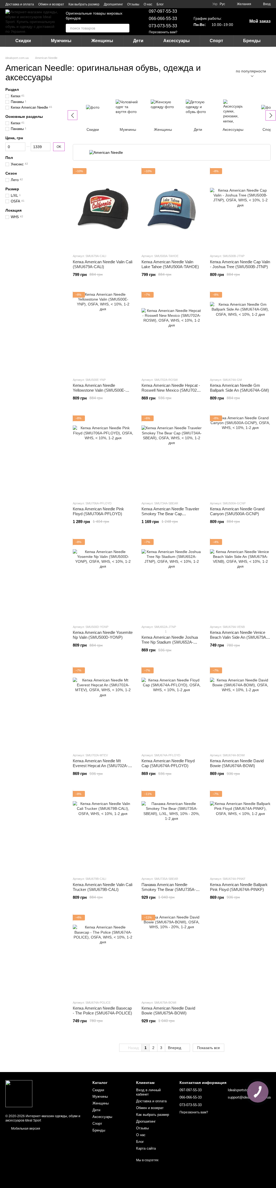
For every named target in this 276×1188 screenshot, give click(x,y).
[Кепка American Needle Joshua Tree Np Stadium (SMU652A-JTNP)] (172, 579)
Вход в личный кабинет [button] (148, 1092)
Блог (160, 4)
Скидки (23, 40)
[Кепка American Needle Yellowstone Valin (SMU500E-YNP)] (103, 332)
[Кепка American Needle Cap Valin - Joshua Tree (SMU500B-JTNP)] (240, 208)
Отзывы (133, 4)
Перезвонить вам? (163, 32)
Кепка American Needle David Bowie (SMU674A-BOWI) (237, 763)
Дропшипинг (113, 4)
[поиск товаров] (125, 28)
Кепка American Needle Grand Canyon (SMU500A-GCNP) (237, 511)
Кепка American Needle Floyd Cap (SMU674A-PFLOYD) (168, 763)
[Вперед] (270, 115)
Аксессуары (176, 40)
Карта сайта (146, 1148)
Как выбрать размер (83, 4)
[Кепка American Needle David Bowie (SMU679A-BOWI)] (172, 955)
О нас (148, 4)
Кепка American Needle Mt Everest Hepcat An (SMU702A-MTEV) (100, 765)
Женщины (102, 40)
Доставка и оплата (19, 4)
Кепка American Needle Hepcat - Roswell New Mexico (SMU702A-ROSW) (171, 390)
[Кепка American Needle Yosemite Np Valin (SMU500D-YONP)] (103, 579)
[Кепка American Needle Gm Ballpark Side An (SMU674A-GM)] (240, 332)
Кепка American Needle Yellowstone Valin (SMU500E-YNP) (99, 390)
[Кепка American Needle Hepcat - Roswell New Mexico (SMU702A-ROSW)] (172, 332)
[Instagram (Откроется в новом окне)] (171, 4)
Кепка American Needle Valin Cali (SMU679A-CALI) (102, 264)
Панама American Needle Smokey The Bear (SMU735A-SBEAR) (169, 889)
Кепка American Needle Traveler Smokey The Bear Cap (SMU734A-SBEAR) (170, 514)
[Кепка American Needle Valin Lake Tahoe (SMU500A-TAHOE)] (172, 208)
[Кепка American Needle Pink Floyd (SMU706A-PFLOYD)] (103, 456)
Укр (215, 4)
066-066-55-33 (163, 18)
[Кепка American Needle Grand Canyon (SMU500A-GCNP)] (240, 456)
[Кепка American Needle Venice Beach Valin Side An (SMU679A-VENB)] (240, 579)
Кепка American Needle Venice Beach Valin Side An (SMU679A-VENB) (238, 637)
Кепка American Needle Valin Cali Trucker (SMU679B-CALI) (102, 887)
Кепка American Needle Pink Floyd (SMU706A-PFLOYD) (98, 511)
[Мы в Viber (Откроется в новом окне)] (184, 4)
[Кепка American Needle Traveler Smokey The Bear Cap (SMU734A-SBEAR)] (172, 456)
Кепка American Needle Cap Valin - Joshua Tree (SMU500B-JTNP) (240, 264)
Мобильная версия (25, 1128)
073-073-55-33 (163, 26)
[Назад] (72, 115)
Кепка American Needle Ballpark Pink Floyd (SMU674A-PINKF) (239, 887)
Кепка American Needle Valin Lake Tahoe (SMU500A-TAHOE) (170, 264)
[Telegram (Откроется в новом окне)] (177, 4)
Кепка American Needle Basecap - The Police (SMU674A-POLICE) (102, 1010)
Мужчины (61, 40)
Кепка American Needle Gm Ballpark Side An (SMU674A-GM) (239, 387)
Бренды (252, 40)
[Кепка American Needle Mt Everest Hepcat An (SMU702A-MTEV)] (103, 707)
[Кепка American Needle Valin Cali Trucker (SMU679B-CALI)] (103, 831)
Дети (138, 40)
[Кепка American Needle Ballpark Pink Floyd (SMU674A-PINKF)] (240, 831)
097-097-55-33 (163, 11)
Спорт (216, 40)
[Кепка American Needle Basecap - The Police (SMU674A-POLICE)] (103, 955)
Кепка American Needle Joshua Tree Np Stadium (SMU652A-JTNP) (170, 642)
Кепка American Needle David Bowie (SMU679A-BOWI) (168, 1010)
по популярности (251, 71)
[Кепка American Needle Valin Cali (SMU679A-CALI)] (103, 208)
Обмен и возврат (51, 4)
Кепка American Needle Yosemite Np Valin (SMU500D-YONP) (103, 635)
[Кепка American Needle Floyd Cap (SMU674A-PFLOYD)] (172, 707)
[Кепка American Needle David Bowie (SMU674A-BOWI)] (240, 707)
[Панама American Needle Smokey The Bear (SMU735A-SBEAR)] (172, 831)
